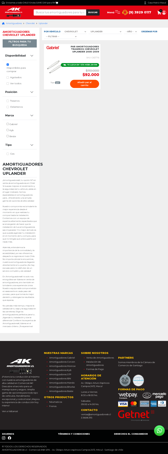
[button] (164, 12)
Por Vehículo (52, 31)
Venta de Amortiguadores (100, 357)
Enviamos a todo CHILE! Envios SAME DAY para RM (31, 2)
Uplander (43, 23)
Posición (11, 92)
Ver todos (15, 83)
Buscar (92, 12)
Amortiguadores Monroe (62, 366)
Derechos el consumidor (131, 434)
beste (12, 136)
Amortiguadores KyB (60, 370)
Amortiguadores (14, 23)
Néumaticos (55, 402)
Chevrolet (30, 23)
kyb (11, 130)
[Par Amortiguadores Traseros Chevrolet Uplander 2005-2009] (54, 66)
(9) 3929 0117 (139, 12)
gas (12, 153)
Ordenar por (149, 31)
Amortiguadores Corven (62, 361)
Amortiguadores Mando (62, 382)
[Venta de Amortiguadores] (14, 12)
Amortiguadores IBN (60, 378)
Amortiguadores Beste (61, 391)
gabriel (13, 124)
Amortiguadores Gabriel (62, 357)
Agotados (15, 77)
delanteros (16, 106)
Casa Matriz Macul (157, 2)
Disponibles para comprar (16, 69)
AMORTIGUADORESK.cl (14, 449)
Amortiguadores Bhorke (62, 387)
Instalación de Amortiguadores (95, 363)
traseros (15, 100)
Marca (9, 115)
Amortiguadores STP (60, 374)
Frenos (52, 406)
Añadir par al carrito (84, 84)
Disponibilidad (15, 55)
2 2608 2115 (86, 417)
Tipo (8, 144)
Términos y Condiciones (74, 434)
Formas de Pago (95, 369)
